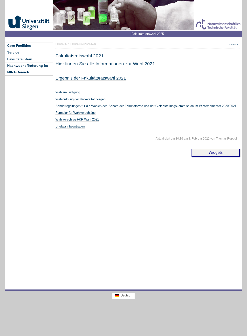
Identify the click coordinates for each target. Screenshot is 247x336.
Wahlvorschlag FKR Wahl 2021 (77, 119)
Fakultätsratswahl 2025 (147, 34)
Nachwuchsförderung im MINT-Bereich (27, 69)
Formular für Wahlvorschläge (75, 112)
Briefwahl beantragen (70, 126)
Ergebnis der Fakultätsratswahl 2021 (90, 78)
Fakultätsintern (19, 59)
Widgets (216, 152)
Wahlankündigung (67, 92)
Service (13, 52)
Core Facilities (19, 45)
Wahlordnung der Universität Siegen (80, 99)
